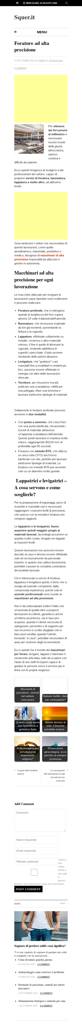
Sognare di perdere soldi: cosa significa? (40, 945)
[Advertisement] (41, 99)
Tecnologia (56, 60)
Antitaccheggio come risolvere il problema (41, 972)
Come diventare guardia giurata (35, 959)
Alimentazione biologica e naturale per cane (41, 1001)
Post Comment (28, 889)
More (63, 903)
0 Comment (20, 68)
